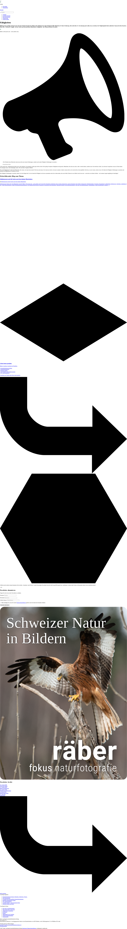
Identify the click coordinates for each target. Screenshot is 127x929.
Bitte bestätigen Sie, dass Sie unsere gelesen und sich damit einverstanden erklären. (23, 602)
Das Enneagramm (6, 17)
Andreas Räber (6, 19)
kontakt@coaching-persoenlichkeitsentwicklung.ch (10, 925)
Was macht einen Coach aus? (9, 909)
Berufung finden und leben (8, 904)
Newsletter (5, 6)
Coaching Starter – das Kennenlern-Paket (11, 902)
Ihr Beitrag (5, 912)
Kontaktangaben (3, 926)
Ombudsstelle (5, 916)
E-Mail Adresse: (3, 600)
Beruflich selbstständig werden (9, 900)
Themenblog (5, 7)
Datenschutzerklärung (21, 602)
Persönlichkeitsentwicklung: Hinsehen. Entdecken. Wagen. (15, 896)
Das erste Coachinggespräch (8, 908)
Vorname (2, 595)
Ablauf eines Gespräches (8, 910)
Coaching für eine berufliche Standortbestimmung (13, 899)
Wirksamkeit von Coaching (8, 914)
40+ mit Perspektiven (7, 901)
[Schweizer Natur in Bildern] (63, 779)
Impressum (24, 928)
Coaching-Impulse (6, 15)
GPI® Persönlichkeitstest (8, 915)
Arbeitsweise (5, 18)
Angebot (4, 14)
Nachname (2, 597)
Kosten (4, 913)
